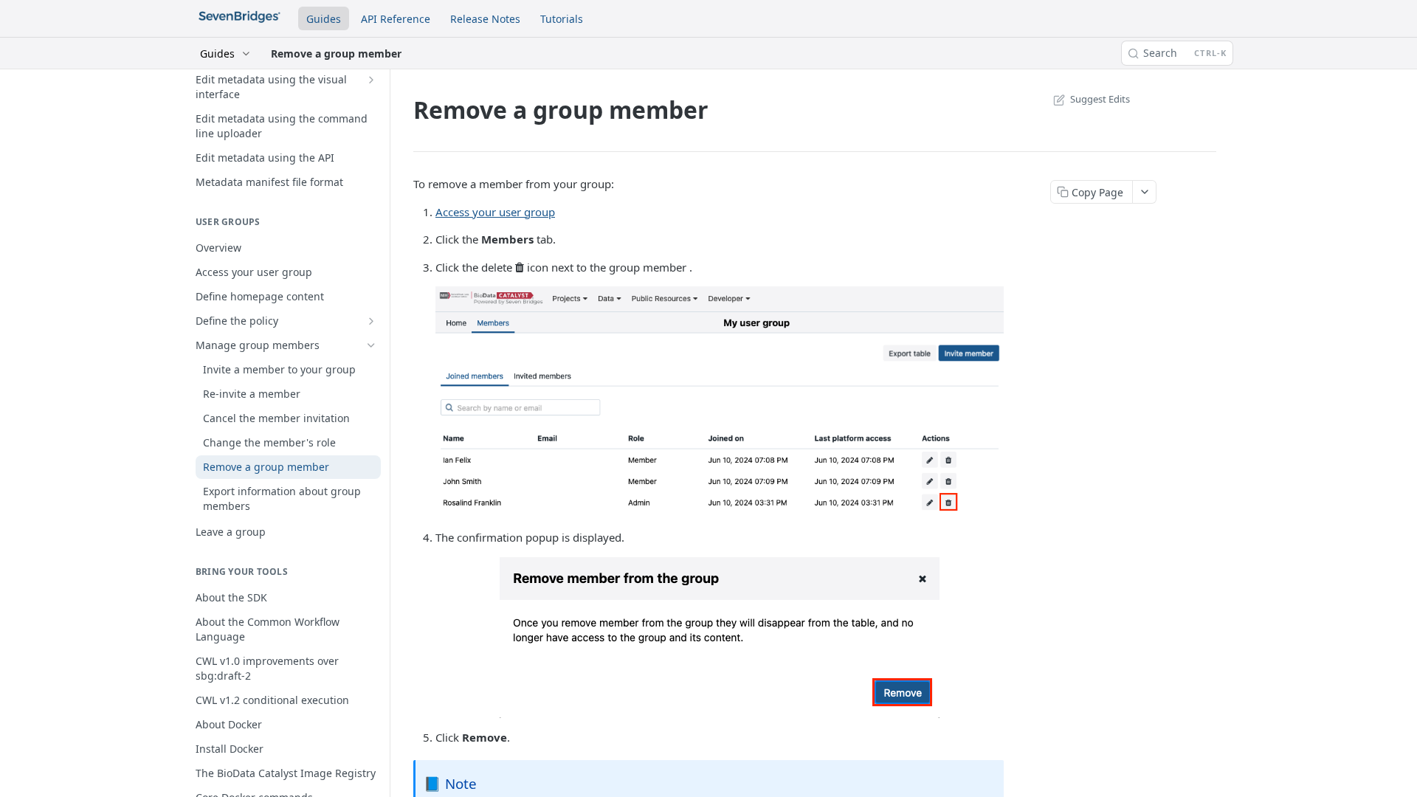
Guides (323, 19)
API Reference (395, 19)
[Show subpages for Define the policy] (371, 321)
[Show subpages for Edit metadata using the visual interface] (371, 80)
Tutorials (561, 19)
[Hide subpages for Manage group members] (371, 345)
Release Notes (485, 19)
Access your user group (495, 211)
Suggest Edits (1100, 99)
